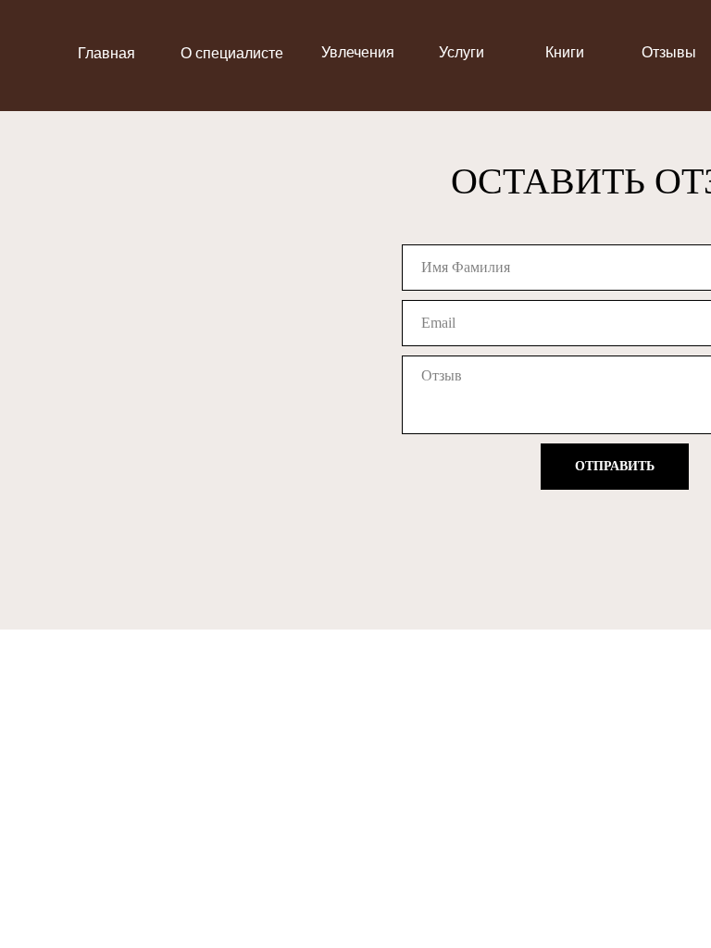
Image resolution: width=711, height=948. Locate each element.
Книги (564, 52)
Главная (106, 53)
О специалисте (232, 53)
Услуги (461, 52)
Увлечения (357, 52)
